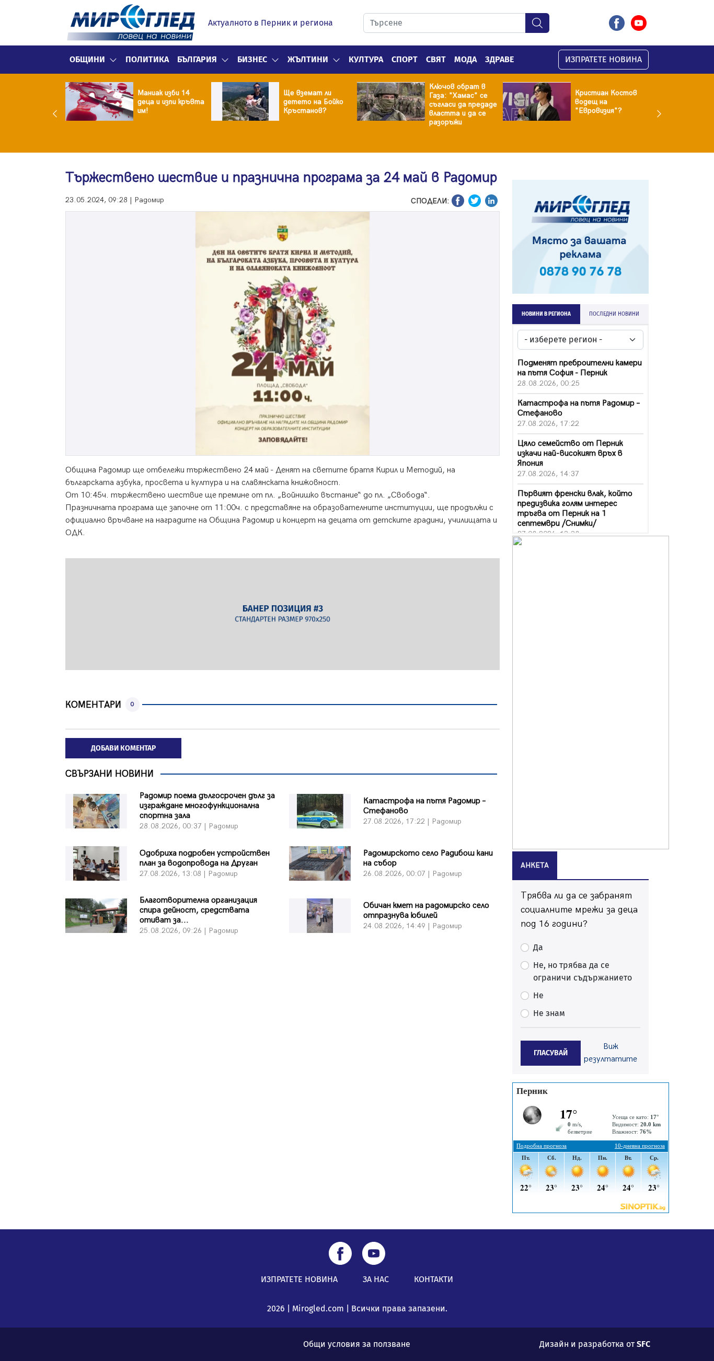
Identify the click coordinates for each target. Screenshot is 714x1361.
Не (538, 995)
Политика (147, 59)
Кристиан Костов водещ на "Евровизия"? (606, 101)
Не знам (549, 1013)
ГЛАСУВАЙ (551, 1052)
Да (538, 947)
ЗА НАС (376, 1279)
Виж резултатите (610, 1053)
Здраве (499, 59)
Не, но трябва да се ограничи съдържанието (582, 971)
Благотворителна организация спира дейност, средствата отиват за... (198, 910)
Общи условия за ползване (356, 1344)
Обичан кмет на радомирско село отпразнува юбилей (426, 910)
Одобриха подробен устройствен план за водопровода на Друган (205, 858)
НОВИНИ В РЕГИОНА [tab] (546, 314)
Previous (57, 113)
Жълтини (307, 59)
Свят (436, 59)
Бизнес (252, 59)
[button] (113, 60)
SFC (643, 1344)
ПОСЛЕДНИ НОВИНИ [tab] (614, 314)
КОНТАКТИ (433, 1279)
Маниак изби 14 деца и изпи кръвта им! (170, 101)
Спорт (404, 59)
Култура (366, 59)
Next (656, 113)
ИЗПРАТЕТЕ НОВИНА (603, 59)
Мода (465, 59)
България (197, 59)
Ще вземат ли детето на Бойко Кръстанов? (313, 101)
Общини (87, 59)
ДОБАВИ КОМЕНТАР (123, 748)
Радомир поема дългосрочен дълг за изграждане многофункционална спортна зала (207, 806)
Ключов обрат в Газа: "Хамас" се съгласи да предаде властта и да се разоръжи (463, 104)
